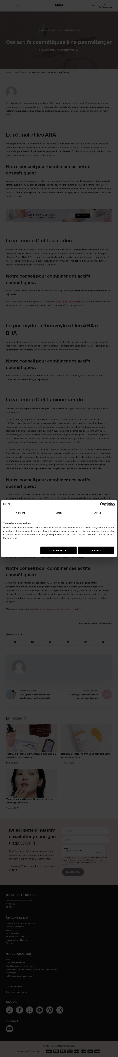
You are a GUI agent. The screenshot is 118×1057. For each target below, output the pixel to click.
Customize (57, 550)
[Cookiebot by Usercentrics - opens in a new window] (102, 504)
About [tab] (97, 513)
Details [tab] (59, 513)
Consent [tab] (20, 513)
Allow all (96, 550)
